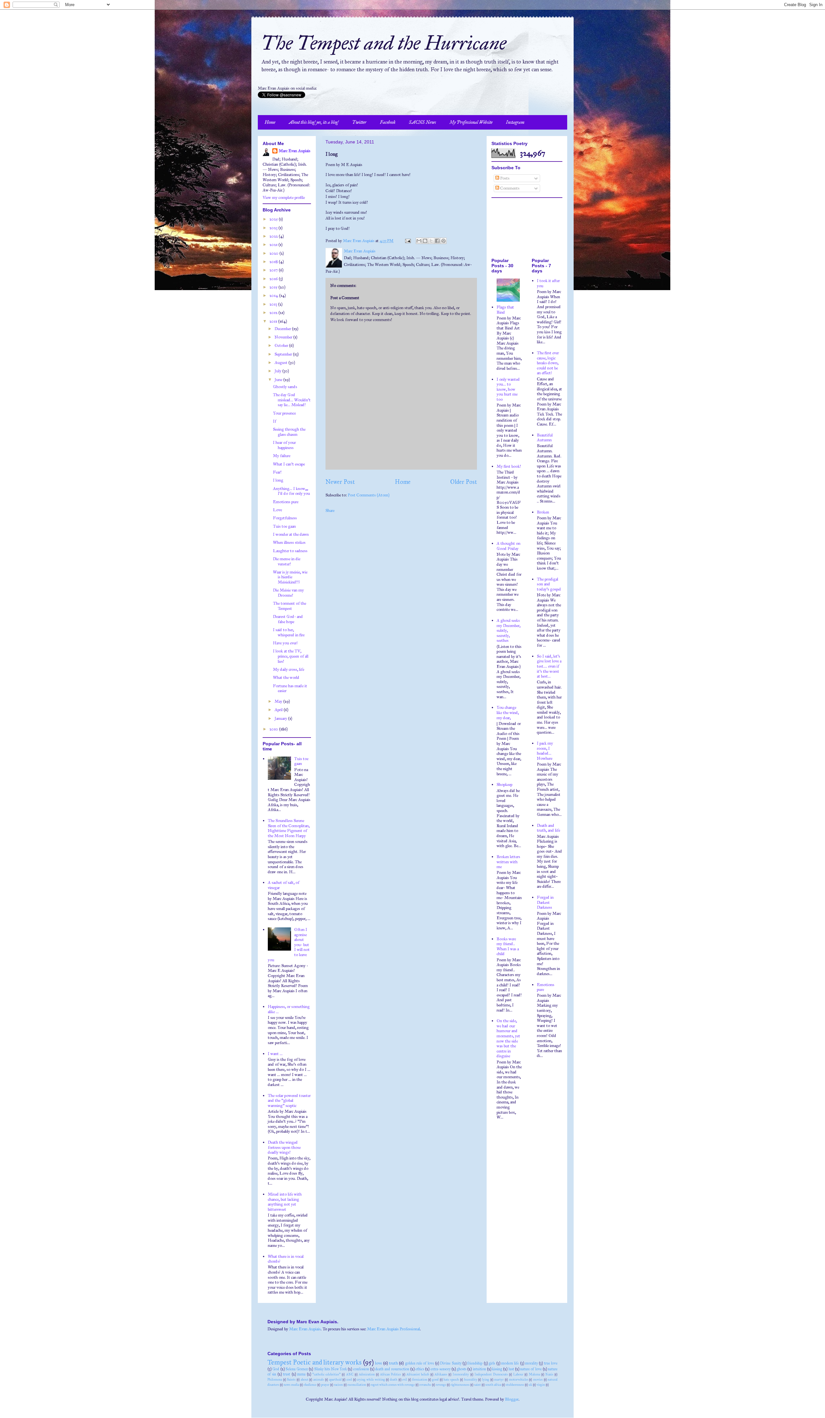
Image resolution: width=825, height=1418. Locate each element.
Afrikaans (440, 1374)
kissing (497, 1369)
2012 (273, 312)
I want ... (275, 1053)
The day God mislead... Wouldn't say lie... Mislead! (292, 399)
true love (551, 1363)
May (279, 701)
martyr (499, 1379)
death (393, 1379)
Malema (534, 1374)
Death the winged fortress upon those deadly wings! (284, 1147)
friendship (474, 1363)
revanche (425, 1385)
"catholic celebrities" (326, 1374)
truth (393, 1363)
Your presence (284, 413)
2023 (273, 227)
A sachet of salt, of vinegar (283, 885)
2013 (273, 304)
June (279, 379)
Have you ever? (285, 643)
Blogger (512, 1399)
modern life (510, 1363)
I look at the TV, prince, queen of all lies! (290, 656)
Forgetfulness (285, 518)
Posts (504, 178)
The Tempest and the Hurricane (383, 43)
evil (404, 1379)
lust (511, 1369)
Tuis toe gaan (284, 526)
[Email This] (419, 241)
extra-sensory (441, 1369)
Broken (543, 512)
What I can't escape (289, 464)
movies (538, 1379)
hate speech (451, 1379)
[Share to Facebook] (437, 241)
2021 (273, 244)
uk (530, 1385)
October (282, 345)
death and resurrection (392, 1369)
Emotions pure (285, 501)
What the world (286, 677)
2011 (273, 321)
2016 (274, 278)
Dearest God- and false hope (288, 619)
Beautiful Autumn (545, 438)
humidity (470, 1379)
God (275, 1369)
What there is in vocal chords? (286, 1259)
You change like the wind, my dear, (508, 712)
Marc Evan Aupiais (294, 150)
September (284, 354)
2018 (274, 261)
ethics (419, 1369)
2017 (274, 270)
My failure (281, 455)
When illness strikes (289, 542)
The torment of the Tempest (289, 606)
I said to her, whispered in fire (289, 632)
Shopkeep (504, 784)
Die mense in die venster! (286, 561)
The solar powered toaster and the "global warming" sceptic (289, 1100)
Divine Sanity (450, 1363)
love (378, 1363)
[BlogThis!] (425, 241)
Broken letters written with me (508, 861)
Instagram (515, 122)
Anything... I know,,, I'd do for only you (291, 491)
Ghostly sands (285, 386)
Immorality (460, 1374)
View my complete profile (284, 197)
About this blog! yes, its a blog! (314, 122)
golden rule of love (419, 1363)
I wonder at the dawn (291, 534)
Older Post (463, 481)
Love (277, 510)
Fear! (277, 472)
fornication (419, 1379)
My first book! (509, 466)
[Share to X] (431, 241)
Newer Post (340, 481)
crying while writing (371, 1379)
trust (286, 1374)
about (304, 1379)
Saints (291, 1379)
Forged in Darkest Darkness (545, 902)
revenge (441, 1385)
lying (485, 1379)
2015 (273, 287)
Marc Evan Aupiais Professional (393, 1329)
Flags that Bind (505, 310)
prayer (325, 1385)
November (284, 337)
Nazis (549, 1374)
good (435, 1379)
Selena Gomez (297, 1369)
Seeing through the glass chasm (289, 432)
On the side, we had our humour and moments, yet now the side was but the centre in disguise (508, 1038)
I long (278, 480)
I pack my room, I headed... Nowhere (545, 751)
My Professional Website (471, 122)
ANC (350, 1374)
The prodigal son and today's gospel (549, 584)
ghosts (461, 1369)
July (278, 371)
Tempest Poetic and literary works (314, 1362)
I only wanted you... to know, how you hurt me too (508, 389)
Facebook (387, 122)
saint (477, 1385)
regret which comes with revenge (393, 1385)
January (281, 718)
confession (361, 1369)
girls (492, 1363)
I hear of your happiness (284, 445)
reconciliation (356, 1385)
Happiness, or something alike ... (289, 1009)
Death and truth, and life (548, 828)
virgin (541, 1385)
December (283, 328)
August (281, 362)
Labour (518, 1374)
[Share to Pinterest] (443, 241)
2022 (274, 236)
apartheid (335, 1379)
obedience (310, 1385)
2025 (274, 219)
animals (318, 1379)
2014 (274, 295)
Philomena (274, 1379)
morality (531, 1363)
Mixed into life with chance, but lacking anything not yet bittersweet (285, 1202)
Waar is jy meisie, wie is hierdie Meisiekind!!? (290, 577)
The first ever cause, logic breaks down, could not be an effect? (548, 363)
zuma (301, 1374)
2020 (274, 253)
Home (270, 122)
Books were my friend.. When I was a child (508, 946)
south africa (493, 1385)
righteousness (460, 1385)
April (279, 709)
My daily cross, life (288, 669)
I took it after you (548, 283)
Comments (509, 188)
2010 (274, 729)
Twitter (359, 122)
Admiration (367, 1374)
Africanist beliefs (417, 1374)
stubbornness (515, 1385)
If (274, 421)
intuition (479, 1369)
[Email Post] (407, 240)
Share (330, 510)
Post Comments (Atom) (369, 495)
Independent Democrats (491, 1374)
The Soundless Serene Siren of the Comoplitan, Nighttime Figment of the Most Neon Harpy (289, 828)
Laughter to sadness (290, 550)
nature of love (531, 1369)
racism (338, 1385)
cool (349, 1379)
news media (291, 1385)
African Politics (390, 1374)
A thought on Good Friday (508, 546)
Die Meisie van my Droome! (288, 593)
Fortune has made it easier (290, 688)
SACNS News (422, 122)
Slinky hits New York (330, 1369)
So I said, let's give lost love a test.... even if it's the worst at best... (549, 666)
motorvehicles (518, 1379)
